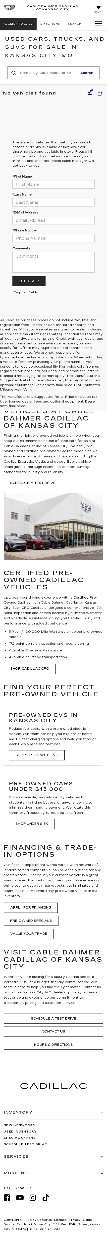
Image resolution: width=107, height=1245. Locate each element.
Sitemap (60, 1220)
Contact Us (53, 1032)
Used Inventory (20, 1131)
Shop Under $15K (31, 824)
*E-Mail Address (25, 212)
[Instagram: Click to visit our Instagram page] (35, 1198)
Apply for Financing (30, 908)
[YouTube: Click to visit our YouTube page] (22, 1198)
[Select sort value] (99, 93)
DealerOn (44, 1220)
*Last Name (22, 194)
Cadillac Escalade (18, 462)
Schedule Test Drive (25, 1144)
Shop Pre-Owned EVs (36, 755)
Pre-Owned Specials (31, 921)
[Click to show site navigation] (97, 23)
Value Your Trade (28, 934)
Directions (50, 23)
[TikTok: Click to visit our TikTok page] (48, 1198)
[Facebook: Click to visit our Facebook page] (9, 1198)
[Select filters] (90, 94)
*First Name (22, 176)
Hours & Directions (53, 1045)
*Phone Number (25, 230)
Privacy (75, 1220)
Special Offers (20, 1138)
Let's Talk (29, 281)
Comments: (21, 248)
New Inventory (20, 1125)
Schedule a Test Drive (32, 483)
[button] (18, 24)
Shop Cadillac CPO (29, 669)
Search (86, 73)
